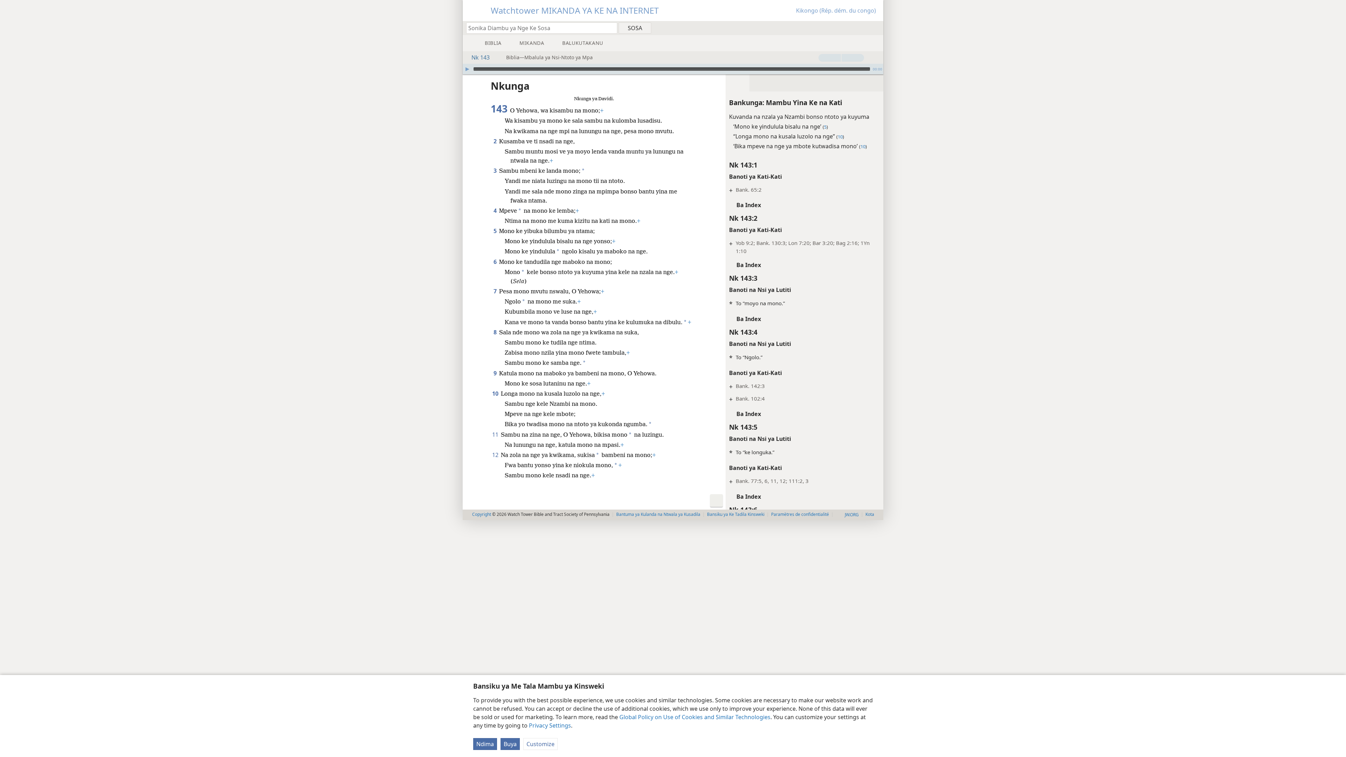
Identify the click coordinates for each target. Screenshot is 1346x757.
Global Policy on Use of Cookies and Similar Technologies (694, 717)
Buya (510, 744)
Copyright (481, 514)
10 (495, 393)
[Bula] (467, 69)
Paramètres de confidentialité (800, 514)
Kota (869, 514)
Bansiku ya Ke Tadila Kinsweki (735, 514)
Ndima (485, 744)
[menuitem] (875, 27)
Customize (540, 744)
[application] (673, 69)
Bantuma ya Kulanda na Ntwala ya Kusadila (658, 514)
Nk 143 (480, 57)
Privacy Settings (550, 725)
